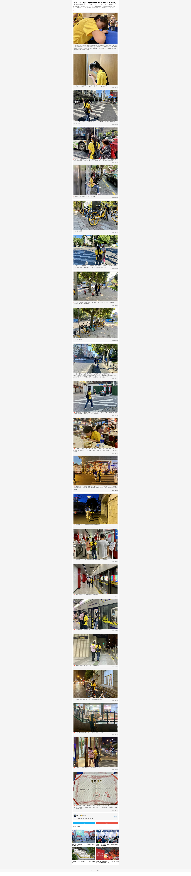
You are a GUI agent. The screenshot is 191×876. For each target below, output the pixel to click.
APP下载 (98, 870)
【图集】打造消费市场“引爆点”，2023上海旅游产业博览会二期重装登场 (107, 844)
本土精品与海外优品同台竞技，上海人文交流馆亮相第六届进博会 (83, 844)
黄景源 (74, 10)
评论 (108, 823)
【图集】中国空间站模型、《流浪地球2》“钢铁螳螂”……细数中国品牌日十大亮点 (107, 862)
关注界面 (92, 870)
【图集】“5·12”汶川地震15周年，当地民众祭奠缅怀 (83, 862)
